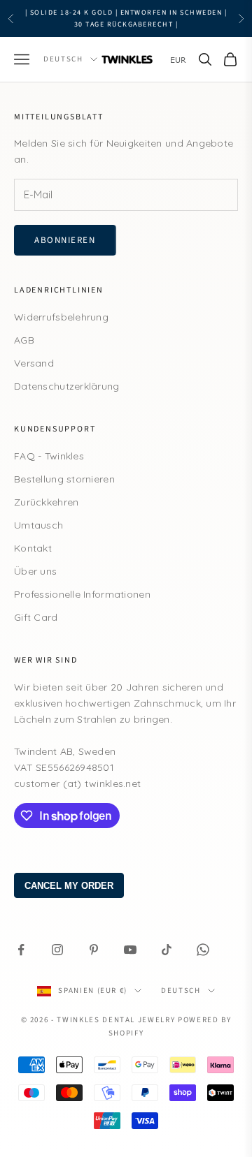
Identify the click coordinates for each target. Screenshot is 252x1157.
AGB (24, 340)
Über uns (35, 571)
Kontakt (33, 548)
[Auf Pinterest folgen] (94, 950)
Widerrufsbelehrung (61, 317)
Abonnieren (65, 240)
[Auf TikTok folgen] (167, 950)
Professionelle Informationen (82, 594)
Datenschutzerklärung (67, 386)
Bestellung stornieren (64, 479)
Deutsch (63, 59)
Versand (34, 363)
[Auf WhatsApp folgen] (203, 950)
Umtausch (38, 525)
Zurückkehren (46, 502)
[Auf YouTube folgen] (130, 950)
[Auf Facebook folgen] (21, 950)
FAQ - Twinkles (49, 456)
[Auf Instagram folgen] (57, 950)
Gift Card (36, 617)
